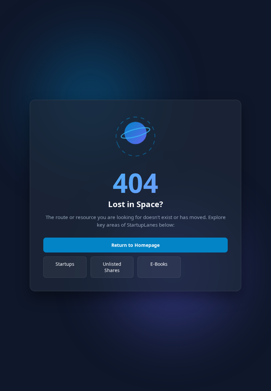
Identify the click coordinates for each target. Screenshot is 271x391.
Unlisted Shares (112, 267)
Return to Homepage (135, 245)
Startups (65, 264)
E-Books (159, 264)
